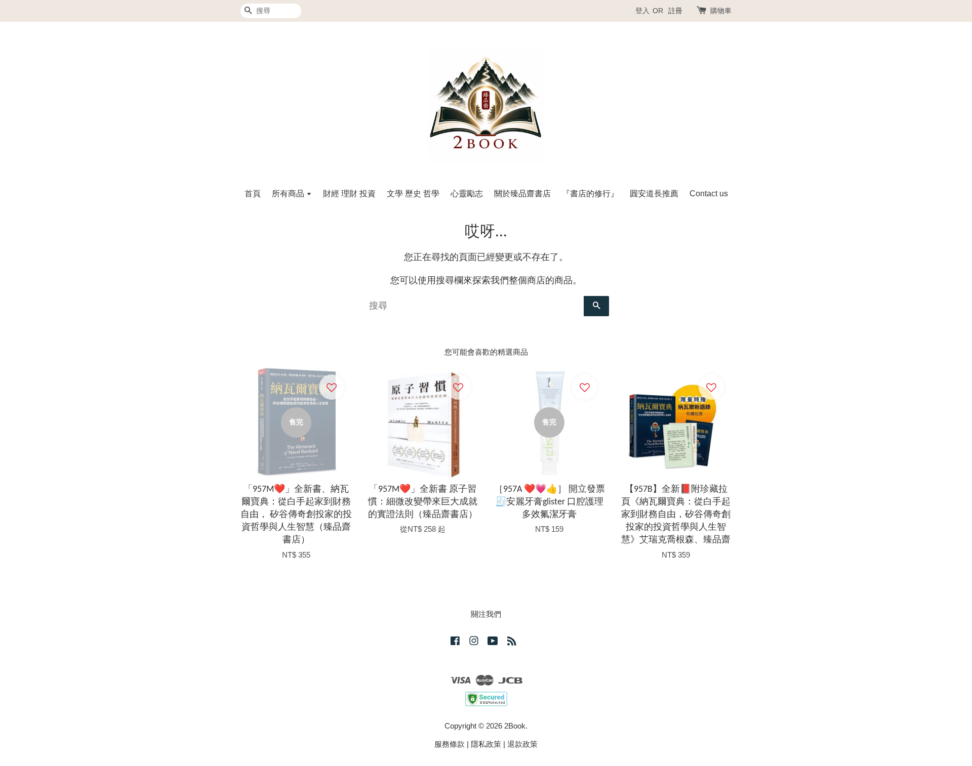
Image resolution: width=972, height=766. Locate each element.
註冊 (675, 11)
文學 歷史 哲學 (413, 193)
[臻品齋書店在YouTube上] (493, 642)
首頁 (253, 193)
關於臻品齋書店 (522, 193)
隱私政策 (486, 744)
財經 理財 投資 (349, 193)
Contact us (709, 193)
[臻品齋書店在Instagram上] (473, 642)
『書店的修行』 (590, 193)
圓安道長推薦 (654, 193)
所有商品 (289, 193)
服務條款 (449, 744)
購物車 (721, 11)
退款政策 (522, 744)
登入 (642, 11)
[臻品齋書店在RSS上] (511, 642)
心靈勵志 (467, 193)
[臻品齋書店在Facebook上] (455, 642)
